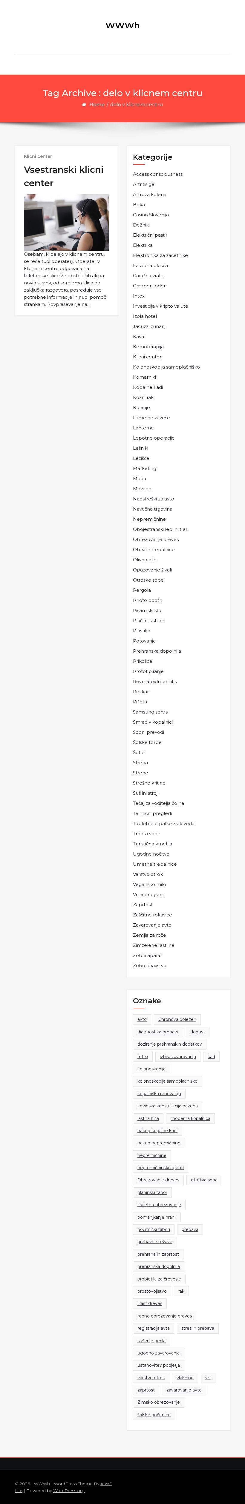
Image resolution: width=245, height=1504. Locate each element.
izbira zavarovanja (178, 1056)
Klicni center (38, 156)
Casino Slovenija (151, 215)
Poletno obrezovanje (159, 1204)
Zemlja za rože (149, 935)
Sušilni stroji (145, 793)
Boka (139, 204)
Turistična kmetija (152, 844)
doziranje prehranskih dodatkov (169, 1044)
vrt (208, 1377)
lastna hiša (148, 1118)
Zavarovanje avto (152, 925)
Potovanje (144, 641)
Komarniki (144, 377)
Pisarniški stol (148, 610)
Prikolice (142, 661)
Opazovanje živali (152, 570)
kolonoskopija (151, 1069)
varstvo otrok (151, 1377)
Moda (139, 478)
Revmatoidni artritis (155, 681)
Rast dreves (149, 1303)
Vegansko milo (149, 884)
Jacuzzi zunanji (149, 326)
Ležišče (141, 458)
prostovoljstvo (152, 1291)
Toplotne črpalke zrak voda (164, 823)
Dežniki (141, 225)
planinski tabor (152, 1192)
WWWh (122, 25)
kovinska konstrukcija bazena (167, 1106)
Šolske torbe (147, 742)
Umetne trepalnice (155, 864)
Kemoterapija (148, 346)
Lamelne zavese (151, 417)
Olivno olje (145, 560)
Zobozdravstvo (149, 965)
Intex (139, 296)
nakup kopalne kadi (157, 1130)
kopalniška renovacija (159, 1093)
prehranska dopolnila (158, 1266)
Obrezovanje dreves (156, 539)
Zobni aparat (147, 955)
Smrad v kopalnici (153, 722)
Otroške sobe (148, 580)
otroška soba (204, 1180)
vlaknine (185, 1377)
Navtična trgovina (152, 509)
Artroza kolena (149, 194)
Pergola (142, 590)
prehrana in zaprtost (158, 1254)
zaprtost (146, 1390)
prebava (190, 1229)
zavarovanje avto (184, 1390)
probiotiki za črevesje (159, 1279)
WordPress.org (69, 1490)
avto (142, 1019)
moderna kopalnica (190, 1118)
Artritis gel (144, 184)
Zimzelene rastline (153, 945)
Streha (140, 762)
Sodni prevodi (148, 732)
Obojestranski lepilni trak (160, 529)
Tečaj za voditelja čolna (158, 803)
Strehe (140, 773)
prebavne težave (154, 1241)
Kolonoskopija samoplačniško (166, 367)
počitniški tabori (153, 1229)
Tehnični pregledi (152, 813)
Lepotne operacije (154, 438)
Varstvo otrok (148, 874)
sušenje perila (151, 1340)
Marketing (144, 468)
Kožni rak (143, 397)
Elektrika (143, 245)
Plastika (141, 631)
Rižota (140, 702)
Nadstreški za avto (153, 499)
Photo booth (147, 600)
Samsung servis (150, 712)
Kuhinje (141, 407)
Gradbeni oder (149, 286)
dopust (197, 1032)
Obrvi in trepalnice (154, 549)
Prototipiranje (148, 671)
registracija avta (153, 1328)
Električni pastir (150, 235)
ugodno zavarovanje (158, 1353)
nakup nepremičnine (158, 1143)
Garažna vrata (148, 275)
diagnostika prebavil (158, 1032)
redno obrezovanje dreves (164, 1316)
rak (181, 1291)
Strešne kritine (149, 783)
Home (97, 104)
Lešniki (140, 448)
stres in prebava (197, 1328)
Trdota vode (146, 833)
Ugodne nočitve (151, 854)
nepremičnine (151, 1155)
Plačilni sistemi (149, 620)
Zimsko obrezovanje (158, 1402)
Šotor (139, 752)
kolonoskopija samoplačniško (167, 1081)
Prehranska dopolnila (157, 651)
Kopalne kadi (148, 387)
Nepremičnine (149, 519)
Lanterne (143, 428)
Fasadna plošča (150, 265)
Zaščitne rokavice (152, 915)
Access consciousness (158, 174)
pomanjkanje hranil (156, 1217)
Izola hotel (145, 316)
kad (211, 1056)
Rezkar (141, 691)
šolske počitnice (154, 1414)
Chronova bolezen (177, 1019)
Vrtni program (148, 894)
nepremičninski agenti (160, 1167)
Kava (138, 336)
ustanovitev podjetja (158, 1365)
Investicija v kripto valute (160, 306)
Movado (142, 488)
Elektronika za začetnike (160, 255)
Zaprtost (142, 904)
